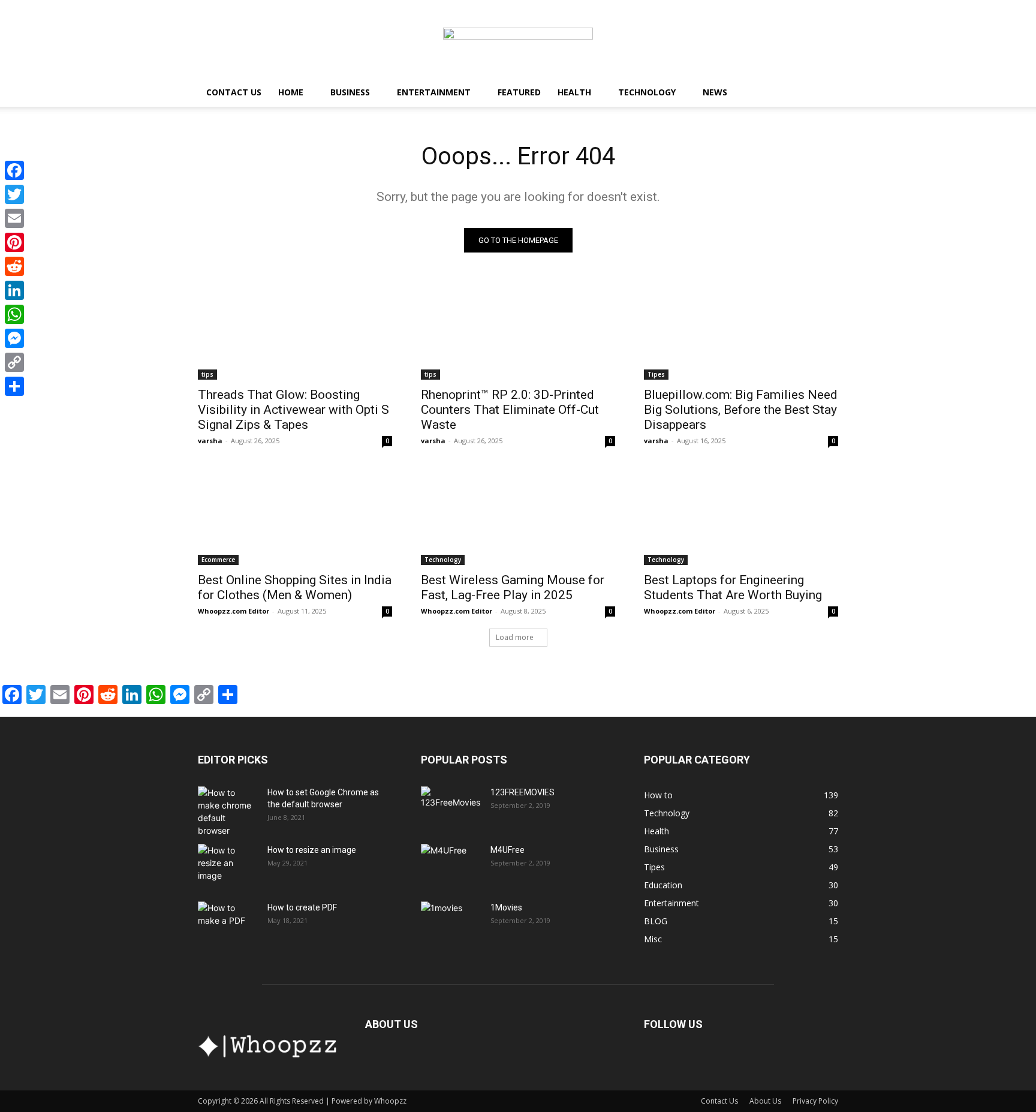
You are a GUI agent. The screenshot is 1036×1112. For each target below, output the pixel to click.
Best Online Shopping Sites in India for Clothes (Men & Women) (294, 587)
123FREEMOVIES (522, 792)
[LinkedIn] (14, 290)
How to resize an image (311, 850)
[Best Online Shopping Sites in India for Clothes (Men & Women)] (295, 516)
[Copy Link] (14, 362)
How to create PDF (302, 907)
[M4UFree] (451, 865)
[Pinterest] (14, 242)
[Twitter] (14, 194)
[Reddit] (14, 266)
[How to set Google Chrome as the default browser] (228, 811)
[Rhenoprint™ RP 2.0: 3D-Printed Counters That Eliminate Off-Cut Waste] (518, 331)
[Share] (14, 386)
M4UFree (507, 850)
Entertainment (434, 92)
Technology (647, 92)
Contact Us (233, 92)
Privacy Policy (815, 1101)
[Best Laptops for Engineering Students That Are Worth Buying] (741, 516)
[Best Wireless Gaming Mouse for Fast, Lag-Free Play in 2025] (518, 516)
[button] (823, 93)
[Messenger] (14, 338)
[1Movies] (451, 922)
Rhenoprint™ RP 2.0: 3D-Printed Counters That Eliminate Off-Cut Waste (510, 409)
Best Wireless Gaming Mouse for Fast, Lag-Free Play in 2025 (512, 587)
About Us (765, 1101)
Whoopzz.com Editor (233, 610)
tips (207, 374)
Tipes (656, 374)
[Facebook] (14, 170)
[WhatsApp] (14, 314)
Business (350, 92)
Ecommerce (218, 559)
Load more (515, 637)
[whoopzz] (518, 40)
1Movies (506, 907)
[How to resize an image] (228, 865)
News (715, 92)
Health (574, 92)
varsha (210, 440)
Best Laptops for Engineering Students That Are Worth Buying (733, 587)
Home (290, 92)
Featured (519, 92)
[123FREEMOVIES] (451, 807)
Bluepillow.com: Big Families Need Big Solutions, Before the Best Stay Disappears (741, 409)
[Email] (14, 218)
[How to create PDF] (228, 922)
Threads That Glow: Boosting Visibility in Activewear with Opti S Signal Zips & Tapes (293, 409)
